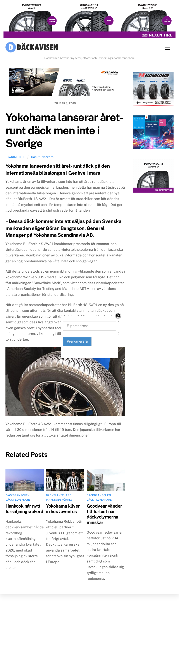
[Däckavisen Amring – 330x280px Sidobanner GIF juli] (153, 177)
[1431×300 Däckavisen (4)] (89, 21)
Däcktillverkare (42, 157)
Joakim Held (15, 157)
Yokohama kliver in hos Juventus (63, 508)
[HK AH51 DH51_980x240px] (65, 83)
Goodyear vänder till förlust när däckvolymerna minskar (104, 514)
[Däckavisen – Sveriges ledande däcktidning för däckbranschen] (31, 48)
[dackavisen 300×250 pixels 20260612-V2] (153, 89)
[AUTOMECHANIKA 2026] (153, 133)
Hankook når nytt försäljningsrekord (24, 508)
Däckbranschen (17, 495)
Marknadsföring (59, 499)
